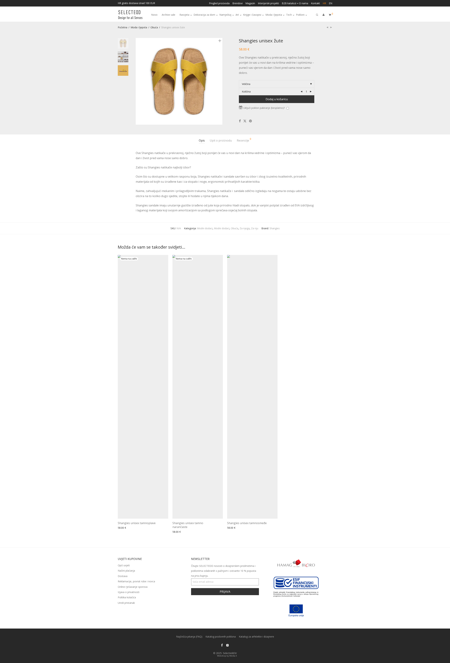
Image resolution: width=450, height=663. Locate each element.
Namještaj (225, 14)
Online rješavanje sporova (132, 586)
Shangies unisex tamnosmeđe (247, 523)
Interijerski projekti (268, 3)
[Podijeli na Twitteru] (244, 121)
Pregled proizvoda (219, 3)
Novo (154, 14)
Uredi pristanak (126, 602)
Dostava (122, 576)
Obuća (154, 27)
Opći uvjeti (124, 565)
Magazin (250, 3)
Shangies (274, 228)
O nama (303, 3)
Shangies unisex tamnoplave (137, 523)
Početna (122, 27)
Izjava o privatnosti (128, 592)
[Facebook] (222, 645)
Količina (246, 91)
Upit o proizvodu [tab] (221, 140)
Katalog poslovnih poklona (220, 636)
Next (220, 81)
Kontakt (315, 3)
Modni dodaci (205, 228)
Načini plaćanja (126, 570)
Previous (137, 81)
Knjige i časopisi (252, 14)
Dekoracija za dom (204, 14)
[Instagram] (227, 645)
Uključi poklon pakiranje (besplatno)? (264, 108)
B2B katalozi (289, 3)
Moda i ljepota (273, 14)
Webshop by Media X (227, 655)
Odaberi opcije (125, 528)
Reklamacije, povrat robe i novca (136, 581)
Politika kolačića (127, 597)
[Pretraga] (317, 14)
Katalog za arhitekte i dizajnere (256, 636)
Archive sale (168, 14)
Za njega (245, 228)
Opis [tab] (202, 140)
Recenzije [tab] (244, 140)
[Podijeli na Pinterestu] (250, 121)
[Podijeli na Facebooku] (240, 121)
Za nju (254, 228)
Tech (289, 14)
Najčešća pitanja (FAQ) (189, 636)
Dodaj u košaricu (277, 99)
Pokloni (300, 14)
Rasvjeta (184, 14)
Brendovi (237, 3)
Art (237, 14)
